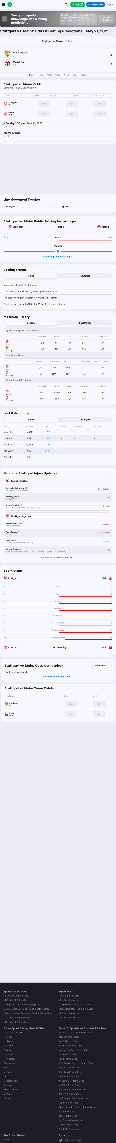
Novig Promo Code (67, 1058)
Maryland (8, 1045)
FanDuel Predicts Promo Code (73, 1050)
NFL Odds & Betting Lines (16, 995)
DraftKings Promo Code (70, 1072)
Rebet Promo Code (67, 1116)
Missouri (8, 1094)
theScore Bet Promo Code (71, 1080)
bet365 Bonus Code (68, 1041)
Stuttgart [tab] (85, 275)
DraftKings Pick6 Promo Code (73, 1098)
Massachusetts (11, 1080)
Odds (49, 75)
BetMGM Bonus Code (68, 1037)
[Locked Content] (58, 251)
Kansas (7, 1085)
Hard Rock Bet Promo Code (71, 1089)
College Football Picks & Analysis (74, 1004)
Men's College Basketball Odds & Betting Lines (26, 1009)
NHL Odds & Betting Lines (16, 1022)
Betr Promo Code (66, 1111)
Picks (57, 75)
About (7, 1139)
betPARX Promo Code (69, 1085)
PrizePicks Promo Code (69, 1129)
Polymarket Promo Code (70, 1045)
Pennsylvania (10, 1063)
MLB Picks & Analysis (68, 1013)
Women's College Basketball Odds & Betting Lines (28, 1013)
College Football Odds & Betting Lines (22, 1004)
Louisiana (8, 1041)
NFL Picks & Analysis (68, 995)
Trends (75, 75)
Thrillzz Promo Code (68, 1124)
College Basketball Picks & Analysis (75, 1009)
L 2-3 (47, 438)
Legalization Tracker (13, 1032)
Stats (84, 75)
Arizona (7, 1050)
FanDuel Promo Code (68, 1076)
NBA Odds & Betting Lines (16, 1000)
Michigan (8, 1072)
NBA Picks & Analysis (68, 1000)
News (41, 75)
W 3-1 (48, 450)
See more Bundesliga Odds (56, 676)
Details (32, 75)
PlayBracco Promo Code (70, 1120)
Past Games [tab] (85, 323)
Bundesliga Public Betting (56, 256)
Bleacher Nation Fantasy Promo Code (76, 1107)
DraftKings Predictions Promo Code (75, 1063)
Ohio (6, 1076)
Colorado (8, 1054)
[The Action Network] (9, 4)
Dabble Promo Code (68, 1102)
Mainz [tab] (31, 275)
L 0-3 (47, 432)
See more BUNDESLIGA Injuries (56, 557)
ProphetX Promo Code (69, 1067)
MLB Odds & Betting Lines (16, 1017)
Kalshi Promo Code (67, 1054)
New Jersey (9, 1058)
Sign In (110, 4)
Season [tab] (31, 323)
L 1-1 (47, 457)
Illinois (7, 1067)
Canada (7, 1098)
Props (66, 75)
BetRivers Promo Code (69, 1094)
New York (8, 1037)
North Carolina (11, 1089)
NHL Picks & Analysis (68, 1017)
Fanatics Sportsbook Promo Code (74, 1032)
